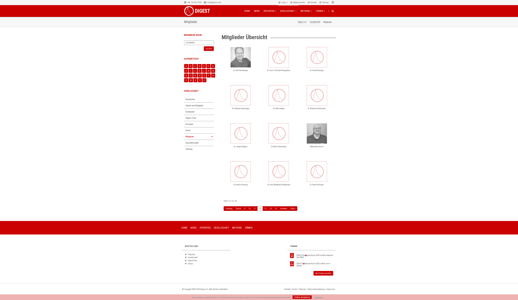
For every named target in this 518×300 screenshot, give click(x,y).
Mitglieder (189, 136)
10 (250, 208)
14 (271, 208)
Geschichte (190, 99)
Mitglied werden (299, 2)
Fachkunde (190, 111)
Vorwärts (283, 208)
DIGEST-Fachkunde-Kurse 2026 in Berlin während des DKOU (315, 256)
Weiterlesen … (318, 297)
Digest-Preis (190, 118)
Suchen (333, 11)
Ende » (293, 208)
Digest (202, 11)
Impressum (330, 289)
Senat (187, 130)
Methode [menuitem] (237, 227)
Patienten (269, 11)
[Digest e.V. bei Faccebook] (333, 2)
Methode (306, 11)
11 (255, 208)
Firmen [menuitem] (248, 227)
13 (265, 208)
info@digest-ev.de (214, 2)
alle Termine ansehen (323, 273)
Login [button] (283, 2)
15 (276, 208)
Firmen (320, 11)
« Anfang (228, 208)
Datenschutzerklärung (316, 289)
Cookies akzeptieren (302, 297)
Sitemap (325, 2)
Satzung (188, 149)
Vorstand (189, 124)
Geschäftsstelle (192, 143)
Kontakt (314, 2)
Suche (294, 289)
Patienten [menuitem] (205, 227)
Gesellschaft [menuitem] (221, 227)
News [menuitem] (194, 227)
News (257, 11)
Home (247, 11)
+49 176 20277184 (194, 2)
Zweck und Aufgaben (194, 105)
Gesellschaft (287, 11)
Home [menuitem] (184, 227)
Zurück (238, 208)
